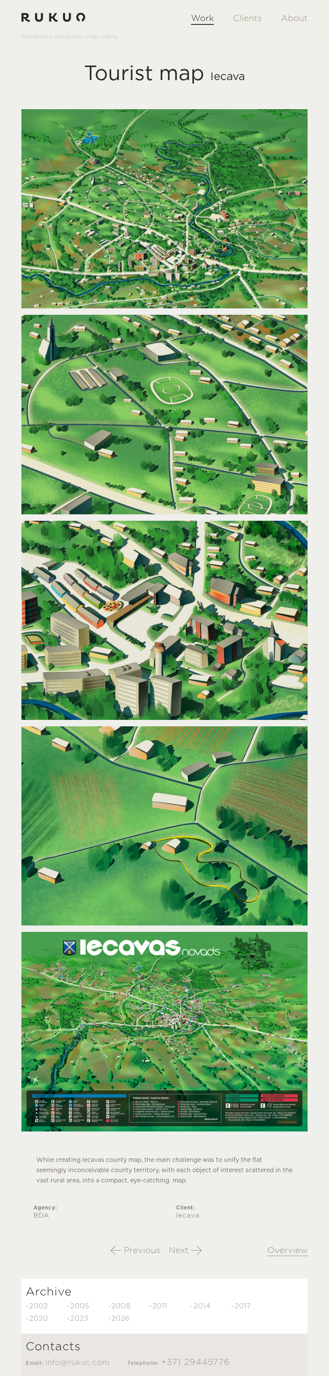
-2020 (37, 1318)
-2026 (119, 1318)
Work (202, 18)
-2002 (37, 1306)
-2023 (78, 1318)
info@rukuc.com (77, 1362)
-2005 (78, 1306)
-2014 (200, 1306)
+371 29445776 (195, 1362)
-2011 (158, 1306)
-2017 (241, 1306)
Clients (247, 18)
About (294, 18)
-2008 (119, 1306)
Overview (287, 1250)
